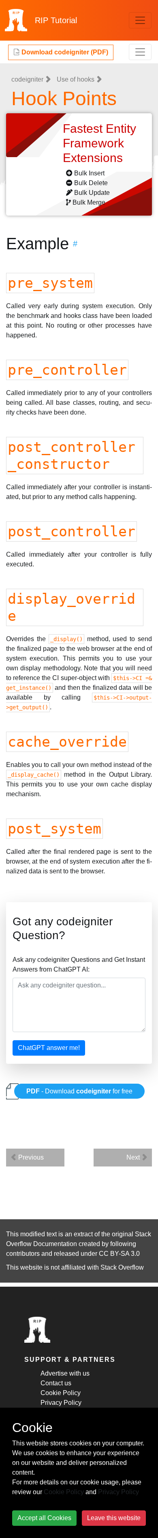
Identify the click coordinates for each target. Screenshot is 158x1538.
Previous (30, 1157)
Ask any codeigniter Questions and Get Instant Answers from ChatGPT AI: (79, 964)
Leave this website (114, 1517)
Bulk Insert (89, 173)
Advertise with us (65, 1373)
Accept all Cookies (44, 1517)
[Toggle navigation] (140, 20)
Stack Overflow (122, 1267)
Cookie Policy (61, 1392)
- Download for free (79, 1091)
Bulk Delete (91, 182)
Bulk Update (92, 192)
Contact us (56, 1383)
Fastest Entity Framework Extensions (99, 143)
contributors (23, 1253)
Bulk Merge (89, 202)
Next (133, 1157)
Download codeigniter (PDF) (64, 52)
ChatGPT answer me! (49, 1047)
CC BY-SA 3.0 (119, 1253)
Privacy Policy (61, 1402)
